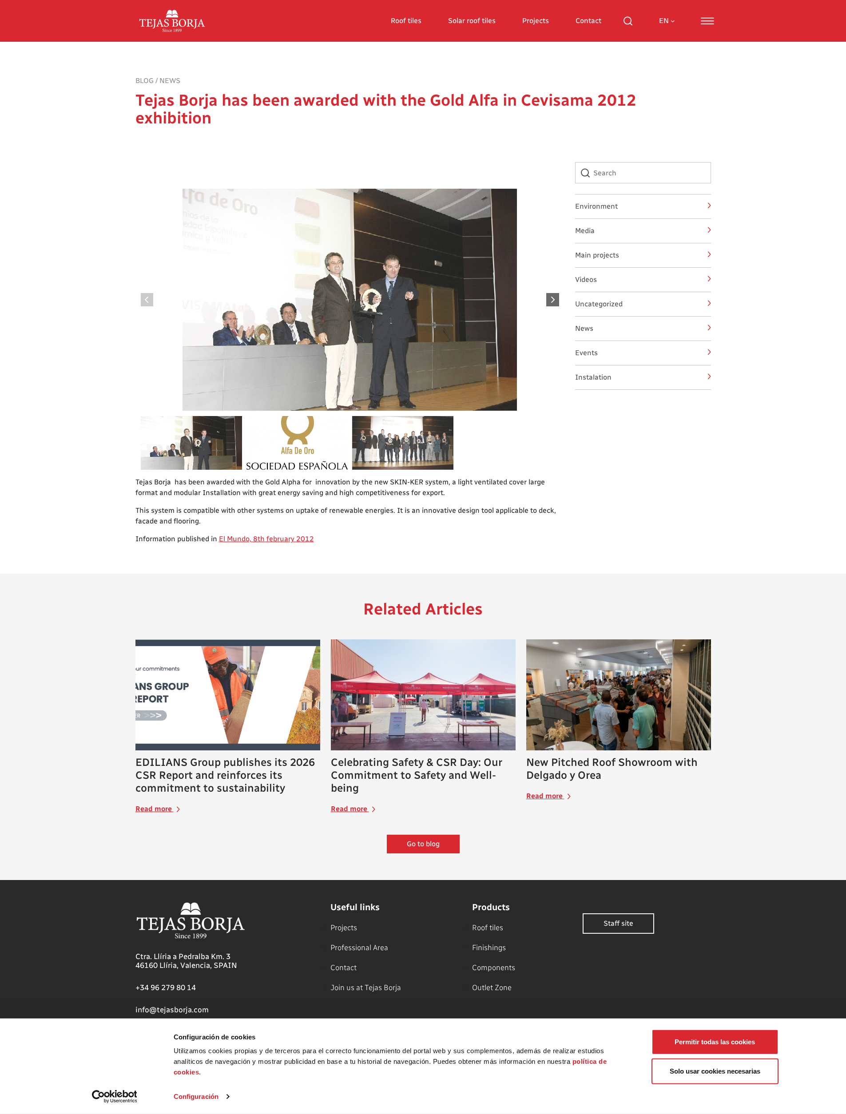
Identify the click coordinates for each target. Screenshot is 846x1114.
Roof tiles (406, 20)
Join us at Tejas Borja (365, 987)
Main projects (597, 255)
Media (585, 230)
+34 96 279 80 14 (165, 987)
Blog (144, 80)
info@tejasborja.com (172, 1009)
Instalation (593, 377)
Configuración (196, 1096)
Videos (586, 279)
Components (493, 967)
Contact (588, 20)
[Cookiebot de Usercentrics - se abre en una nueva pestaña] (114, 1096)
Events (586, 353)
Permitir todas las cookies (715, 1042)
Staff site (618, 923)
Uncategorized (599, 304)
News (169, 80)
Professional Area (359, 947)
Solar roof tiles (472, 20)
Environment (596, 206)
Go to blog (423, 844)
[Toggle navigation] (707, 21)
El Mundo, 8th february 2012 (266, 539)
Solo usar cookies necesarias (715, 1070)
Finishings (489, 947)
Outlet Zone (492, 987)
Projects (535, 20)
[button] (553, 299)
